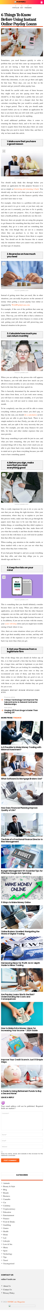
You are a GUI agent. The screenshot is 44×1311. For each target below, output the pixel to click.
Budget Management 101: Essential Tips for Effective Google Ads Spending (22, 872)
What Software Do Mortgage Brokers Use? (21, 778)
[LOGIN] (41, 2)
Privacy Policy (9, 1293)
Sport (5, 1251)
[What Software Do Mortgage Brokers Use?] (22, 764)
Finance (17, 717)
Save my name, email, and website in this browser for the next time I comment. (22, 1154)
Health (5, 1231)
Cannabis (6, 1199)
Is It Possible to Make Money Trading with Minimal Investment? (21, 748)
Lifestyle (6, 1241)
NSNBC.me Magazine (16, 1301)
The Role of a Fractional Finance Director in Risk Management (22, 840)
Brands (6, 1193)
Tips (5, 1257)
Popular (15, 8)
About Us (7, 1286)
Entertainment (8, 1215)
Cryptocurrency (9, 1209)
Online (22, 690)
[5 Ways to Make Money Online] (22, 888)
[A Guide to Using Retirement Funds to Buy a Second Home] (22, 1077)
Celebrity (6, 1206)
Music (5, 1247)
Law (5, 1238)
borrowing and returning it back (26, 189)
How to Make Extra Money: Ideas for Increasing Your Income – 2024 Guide (19, 1029)
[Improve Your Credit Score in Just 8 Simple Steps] (22, 1045)
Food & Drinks (9, 1222)
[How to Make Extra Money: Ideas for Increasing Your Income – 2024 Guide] (22, 1014)
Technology (7, 1254)
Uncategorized (8, 1263)
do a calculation (30, 414)
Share (4, 31)
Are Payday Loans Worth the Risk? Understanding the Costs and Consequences (18, 997)
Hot (21, 8)
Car (4, 1202)
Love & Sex (7, 1244)
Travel (5, 1260)
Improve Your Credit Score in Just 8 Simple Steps (22, 1060)
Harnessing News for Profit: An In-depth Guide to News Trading (20, 964)
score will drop (11, 623)
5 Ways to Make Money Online (16, 902)
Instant (14, 690)
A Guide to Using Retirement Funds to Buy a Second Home (21, 1092)
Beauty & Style (9, 1186)
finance (6, 690)
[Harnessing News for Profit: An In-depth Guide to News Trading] (22, 948)
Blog (5, 1189)
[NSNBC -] (22, 1307)
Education (7, 1212)
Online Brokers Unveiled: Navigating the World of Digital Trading (20, 932)
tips (4, 692)
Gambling (7, 1225)
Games (6, 1228)
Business (6, 1196)
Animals (6, 1183)
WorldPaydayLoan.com (21, 304)
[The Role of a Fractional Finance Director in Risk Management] (22, 825)
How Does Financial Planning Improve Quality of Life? (19, 809)
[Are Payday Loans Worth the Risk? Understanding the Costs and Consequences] (22, 980)
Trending (28, 8)
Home (5, 1234)
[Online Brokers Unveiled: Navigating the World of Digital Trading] (22, 917)
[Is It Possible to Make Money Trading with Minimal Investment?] (22, 733)
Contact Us (7, 1289)
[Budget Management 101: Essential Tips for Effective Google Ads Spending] (22, 856)
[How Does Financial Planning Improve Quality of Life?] (22, 793)
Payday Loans (34, 690)
